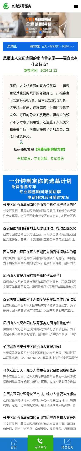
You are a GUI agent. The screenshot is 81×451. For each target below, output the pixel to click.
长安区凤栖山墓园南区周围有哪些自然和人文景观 (39, 417)
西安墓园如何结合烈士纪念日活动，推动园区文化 (39, 228)
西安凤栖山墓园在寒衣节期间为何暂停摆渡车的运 (39, 252)
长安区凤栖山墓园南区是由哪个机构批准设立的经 (39, 204)
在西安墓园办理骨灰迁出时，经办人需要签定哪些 (39, 394)
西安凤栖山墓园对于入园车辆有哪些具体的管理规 (39, 299)
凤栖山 (66, 46)
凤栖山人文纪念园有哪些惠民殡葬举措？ (33, 275)
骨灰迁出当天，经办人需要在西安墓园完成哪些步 (39, 370)
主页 (44, 46)
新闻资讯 (54, 46)
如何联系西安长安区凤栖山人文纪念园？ (33, 346)
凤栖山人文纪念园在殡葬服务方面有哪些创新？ (38, 323)
